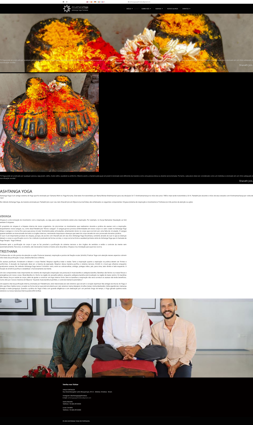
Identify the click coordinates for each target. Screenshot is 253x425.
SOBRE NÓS (145, 9)
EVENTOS (186, 9)
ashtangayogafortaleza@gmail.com (140, 2)
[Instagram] (66, 2)
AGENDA (158, 9)
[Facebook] (63, 2)
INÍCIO (128, 9)
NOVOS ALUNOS (172, 9)
